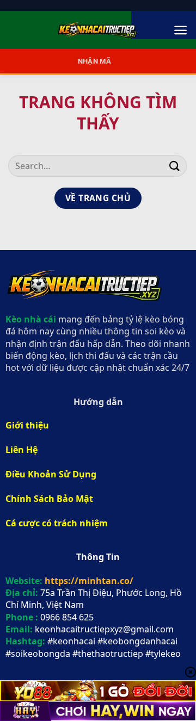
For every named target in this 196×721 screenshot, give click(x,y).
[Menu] (180, 30)
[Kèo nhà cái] (98, 30)
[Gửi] (175, 165)
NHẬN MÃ (95, 61)
